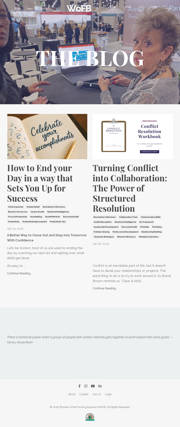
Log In (167, 8)
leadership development (106, 227)
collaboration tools (128, 217)
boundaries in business (54, 207)
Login (153, 6)
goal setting (36, 217)
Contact (127, 6)
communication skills (151, 217)
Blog (17, 8)
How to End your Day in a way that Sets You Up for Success (40, 183)
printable (144, 227)
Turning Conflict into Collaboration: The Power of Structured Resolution (130, 188)
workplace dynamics (149, 237)
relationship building (152, 232)
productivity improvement (34, 222)
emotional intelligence (58, 212)
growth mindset (52, 217)
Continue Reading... (19, 273)
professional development (125, 232)
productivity (13, 222)
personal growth (71, 217)
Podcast (44, 8)
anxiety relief (33, 207)
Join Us (141, 8)
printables (157, 227)
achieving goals (15, 207)
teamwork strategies (104, 237)
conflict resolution (103, 222)
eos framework (146, 222)
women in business (126, 237)
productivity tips (58, 222)
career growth (37, 212)
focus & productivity (17, 217)
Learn (30, 8)
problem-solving (102, 232)
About (112, 6)
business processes (17, 212)
